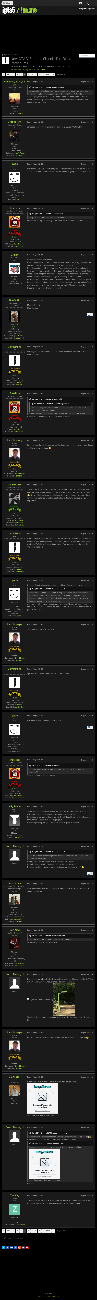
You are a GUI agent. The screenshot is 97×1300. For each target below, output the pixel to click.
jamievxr (19, 382)
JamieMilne (17, 66)
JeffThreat (19, 155)
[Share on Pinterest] (27, 1247)
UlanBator (14, 1076)
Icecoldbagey (14, 440)
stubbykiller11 (20, 917)
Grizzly (15, 254)
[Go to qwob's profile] (14, 177)
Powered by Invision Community (48, 1296)
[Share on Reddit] (19, 1247)
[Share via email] (23, 1247)
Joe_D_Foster (19, 963)
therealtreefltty (19, 244)
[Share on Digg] (11, 1247)
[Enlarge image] (49, 448)
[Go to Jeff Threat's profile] (14, 135)
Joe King (15, 930)
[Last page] (53, 74)
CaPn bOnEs (15, 484)
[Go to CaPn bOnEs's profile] (14, 498)
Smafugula (14, 883)
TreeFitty (14, 208)
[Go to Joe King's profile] (14, 943)
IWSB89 (19, 476)
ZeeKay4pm (20, 1224)
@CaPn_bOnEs (17, 520)
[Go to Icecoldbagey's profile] (14, 454)
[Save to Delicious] (15, 1247)
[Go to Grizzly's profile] (14, 268)
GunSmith (14, 300)
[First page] (3, 74)
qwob (14, 163)
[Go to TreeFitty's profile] (14, 221)
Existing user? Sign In (85, 9)
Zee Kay (14, 1195)
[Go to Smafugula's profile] (14, 899)
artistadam (19, 523)
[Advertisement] (31, 34)
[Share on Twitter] (3, 1247)
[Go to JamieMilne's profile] (5, 60)
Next (48, 74)
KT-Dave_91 (19, 113)
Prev (8, 74)
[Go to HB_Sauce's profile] (14, 820)
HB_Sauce (15, 806)
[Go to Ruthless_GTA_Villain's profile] (14, 98)
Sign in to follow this (11, 55)
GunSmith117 (20, 336)
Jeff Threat (14, 122)
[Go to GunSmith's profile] (14, 316)
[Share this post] (92, 82)
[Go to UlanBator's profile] (14, 1090)
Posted (35, 82)
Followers (84, 56)
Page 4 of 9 (61, 74)
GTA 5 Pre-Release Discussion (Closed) (54, 66)
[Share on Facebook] (7, 1247)
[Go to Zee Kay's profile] (14, 1209)
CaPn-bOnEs (19, 525)
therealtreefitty (19, 246)
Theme (48, 1293)
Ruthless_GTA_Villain (14, 83)
